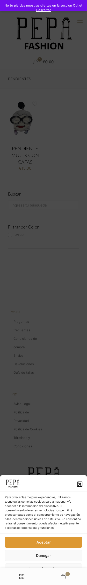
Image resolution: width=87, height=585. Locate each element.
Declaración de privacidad (36, 579)
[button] (79, 484)
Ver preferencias (43, 569)
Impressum (64, 579)
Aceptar (43, 542)
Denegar (43, 555)
